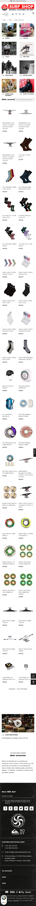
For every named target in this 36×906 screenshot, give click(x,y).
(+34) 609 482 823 (11, 848)
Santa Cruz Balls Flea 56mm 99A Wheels (25, 592)
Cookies (10, 900)
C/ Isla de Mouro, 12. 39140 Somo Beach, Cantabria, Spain (18, 857)
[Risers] (9, 30)
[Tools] (9, 49)
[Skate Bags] (9, 67)
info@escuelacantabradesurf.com (20, 852)
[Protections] (26, 67)
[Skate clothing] (26, 86)
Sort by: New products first (24, 99)
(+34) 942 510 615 (11, 846)
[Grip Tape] (26, 49)
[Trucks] (26, 30)
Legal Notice (16, 900)
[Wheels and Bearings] (9, 86)
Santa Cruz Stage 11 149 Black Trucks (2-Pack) (26, 505)
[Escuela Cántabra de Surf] (18, 7)
